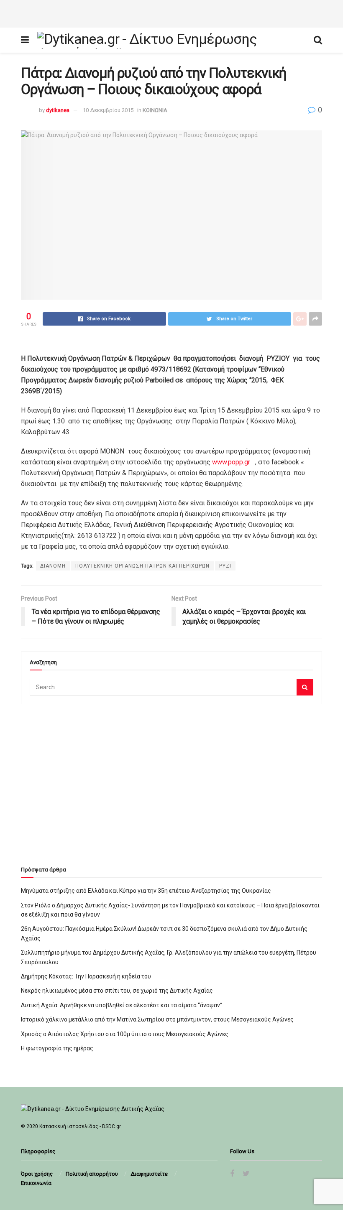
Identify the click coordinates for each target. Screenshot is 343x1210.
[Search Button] (305, 687)
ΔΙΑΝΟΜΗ (53, 566)
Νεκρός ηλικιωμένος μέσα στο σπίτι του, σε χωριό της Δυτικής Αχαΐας (117, 990)
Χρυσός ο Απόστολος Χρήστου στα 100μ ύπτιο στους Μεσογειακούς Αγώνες (124, 1034)
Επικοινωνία (36, 1183)
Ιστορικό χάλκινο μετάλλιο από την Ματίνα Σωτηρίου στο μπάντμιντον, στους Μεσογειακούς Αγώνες (157, 1019)
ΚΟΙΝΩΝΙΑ (155, 110)
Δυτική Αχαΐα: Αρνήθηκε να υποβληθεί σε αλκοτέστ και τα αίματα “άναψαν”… (123, 1005)
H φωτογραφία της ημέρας (57, 1048)
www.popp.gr (232, 462)
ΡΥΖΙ (225, 566)
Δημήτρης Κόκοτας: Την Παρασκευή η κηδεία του (86, 976)
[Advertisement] (171, 12)
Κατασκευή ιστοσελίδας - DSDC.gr (80, 1126)
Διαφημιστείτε (149, 1174)
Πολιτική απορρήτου (92, 1174)
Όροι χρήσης (37, 1174)
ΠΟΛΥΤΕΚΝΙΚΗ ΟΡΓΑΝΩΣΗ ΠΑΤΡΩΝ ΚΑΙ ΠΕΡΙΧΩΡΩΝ (142, 566)
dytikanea (57, 110)
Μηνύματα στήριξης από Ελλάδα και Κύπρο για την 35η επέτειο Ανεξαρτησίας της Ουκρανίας (146, 890)
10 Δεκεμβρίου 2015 (108, 110)
